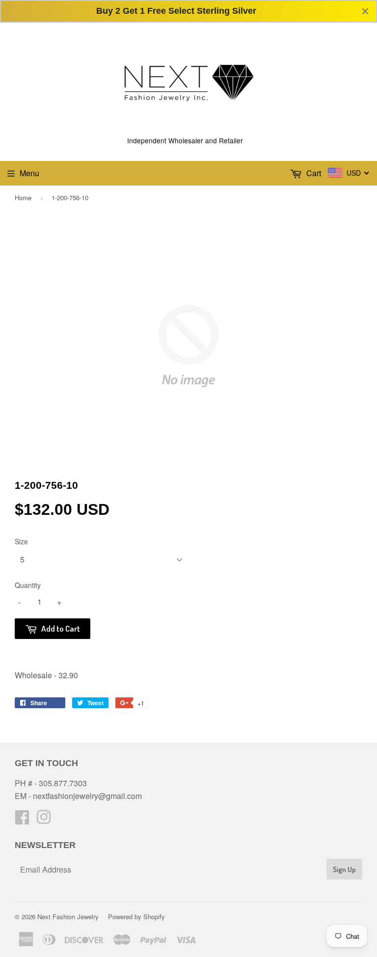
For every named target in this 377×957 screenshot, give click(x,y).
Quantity (28, 585)
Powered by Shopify (136, 916)
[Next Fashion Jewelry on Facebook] (22, 819)
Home (23, 197)
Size (21, 541)
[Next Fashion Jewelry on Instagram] (43, 819)
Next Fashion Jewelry (68, 916)
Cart (312, 173)
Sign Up (344, 869)
